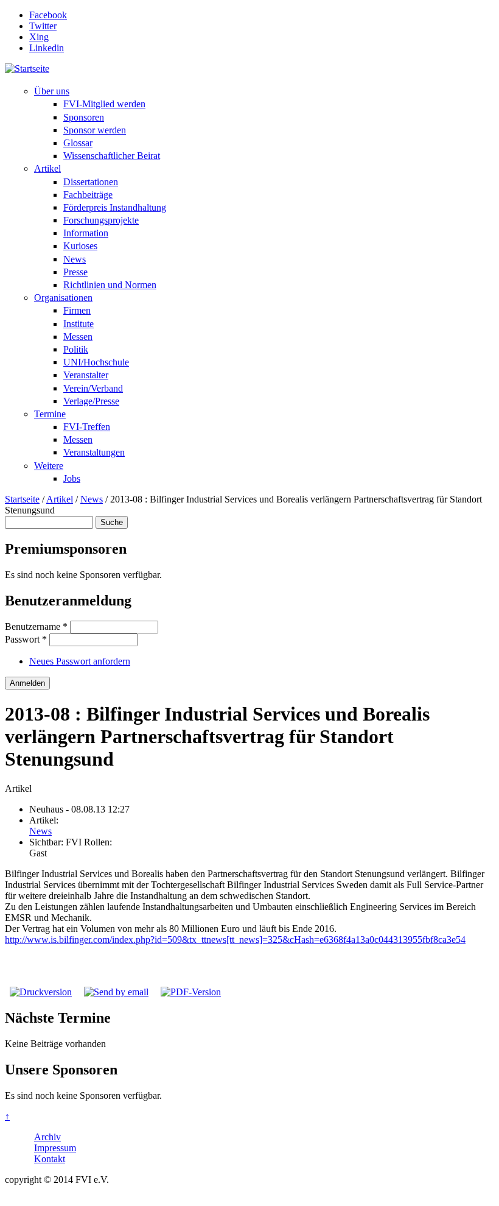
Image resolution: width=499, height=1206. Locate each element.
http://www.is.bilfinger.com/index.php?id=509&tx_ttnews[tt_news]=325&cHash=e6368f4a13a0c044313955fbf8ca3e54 (235, 939)
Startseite (22, 499)
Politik (75, 349)
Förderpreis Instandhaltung (114, 207)
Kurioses (80, 246)
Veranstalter (85, 375)
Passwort (26, 639)
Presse (75, 272)
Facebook (48, 15)
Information (85, 233)
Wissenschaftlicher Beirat (111, 155)
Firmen (77, 310)
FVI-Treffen (86, 426)
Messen (77, 336)
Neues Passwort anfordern (79, 661)
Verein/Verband (93, 388)
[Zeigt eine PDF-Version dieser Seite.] (191, 992)
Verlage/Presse (91, 401)
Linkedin (46, 48)
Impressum (55, 1148)
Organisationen (63, 297)
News (74, 259)
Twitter (43, 26)
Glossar (77, 143)
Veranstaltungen (94, 452)
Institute (78, 324)
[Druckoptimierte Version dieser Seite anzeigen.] (41, 992)
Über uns (51, 91)
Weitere (48, 465)
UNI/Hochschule (96, 362)
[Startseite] (27, 68)
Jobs (71, 478)
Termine (50, 414)
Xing (39, 37)
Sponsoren (83, 117)
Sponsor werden (94, 130)
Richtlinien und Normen (109, 285)
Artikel (47, 168)
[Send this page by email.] (116, 992)
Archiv (47, 1137)
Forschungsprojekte (101, 220)
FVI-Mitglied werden (104, 104)
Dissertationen (90, 182)
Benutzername (36, 626)
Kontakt (49, 1159)
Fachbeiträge (88, 194)
